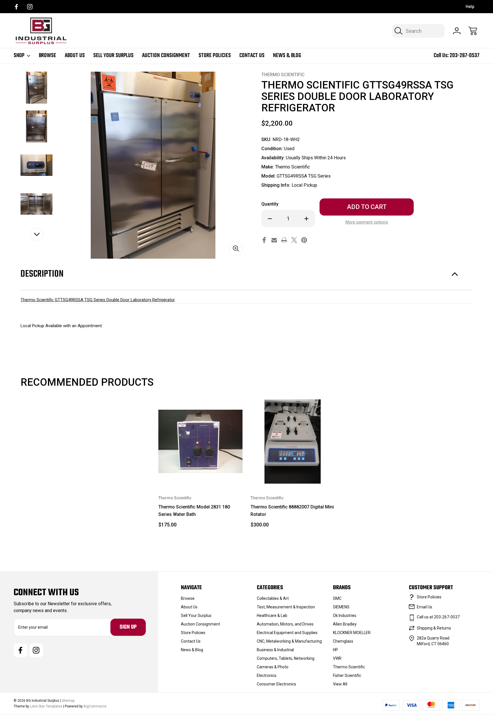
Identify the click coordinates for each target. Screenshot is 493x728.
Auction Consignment (166, 55)
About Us (75, 55)
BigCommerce (95, 706)
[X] (294, 240)
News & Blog (287, 55)
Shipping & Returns (434, 628)
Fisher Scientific (347, 675)
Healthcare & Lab (272, 615)
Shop (19, 55)
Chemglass (343, 641)
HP (335, 649)
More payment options (366, 222)
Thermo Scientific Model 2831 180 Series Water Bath (194, 510)
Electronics (266, 675)
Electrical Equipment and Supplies (287, 632)
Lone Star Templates (46, 706)
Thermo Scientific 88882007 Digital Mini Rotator (292, 510)
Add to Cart (200, 470)
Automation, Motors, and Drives (285, 624)
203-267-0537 (464, 55)
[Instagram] (30, 6)
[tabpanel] (36, 88)
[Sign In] (456, 30)
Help (470, 6)
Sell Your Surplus (113, 55)
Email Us (424, 607)
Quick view (213, 410)
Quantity (269, 204)
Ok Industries (344, 615)
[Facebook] (16, 6)
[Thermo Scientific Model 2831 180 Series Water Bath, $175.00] (200, 441)
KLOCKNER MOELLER (352, 632)
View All (340, 684)
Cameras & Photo (272, 667)
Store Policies (215, 55)
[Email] (274, 240)
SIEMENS (341, 607)
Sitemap (68, 701)
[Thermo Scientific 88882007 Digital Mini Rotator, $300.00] (292, 441)
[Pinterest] (304, 240)
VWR (337, 658)
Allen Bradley (345, 624)
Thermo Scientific (349, 667)
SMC (337, 598)
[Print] (284, 240)
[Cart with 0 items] (472, 30)
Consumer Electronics (276, 684)
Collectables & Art (273, 598)
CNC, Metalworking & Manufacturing (289, 641)
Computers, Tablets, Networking (285, 658)
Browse (47, 55)
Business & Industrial (275, 649)
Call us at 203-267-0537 (438, 617)
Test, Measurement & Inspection (286, 607)
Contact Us (251, 55)
